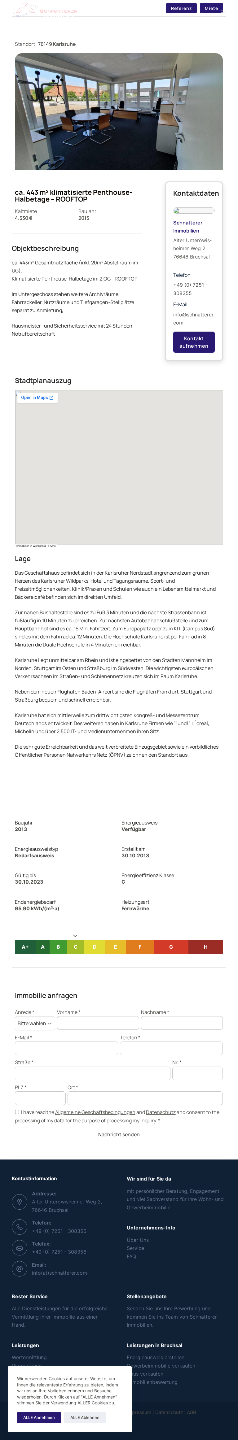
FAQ (131, 1256)
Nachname (155, 1012)
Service (135, 1248)
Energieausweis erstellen (155, 1357)
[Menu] (223, 11)
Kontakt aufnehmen (194, 342)
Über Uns (138, 1240)
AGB (191, 1412)
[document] (176, 1369)
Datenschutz (161, 1112)
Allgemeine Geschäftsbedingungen (95, 1112)
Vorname (69, 1012)
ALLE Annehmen (39, 1417)
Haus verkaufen (145, 1374)
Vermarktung (27, 1366)
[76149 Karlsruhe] (119, 467)
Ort (73, 1087)
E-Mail (23, 1037)
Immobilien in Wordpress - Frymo (36, 545)
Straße (24, 1062)
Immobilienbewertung (152, 1382)
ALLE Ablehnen (84, 1417)
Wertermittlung (29, 1357)
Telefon (130, 1037)
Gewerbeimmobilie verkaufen (161, 1366)
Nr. (177, 1062)
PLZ (21, 1087)
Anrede (24, 1012)
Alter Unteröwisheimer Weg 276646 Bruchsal (192, 248)
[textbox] (176, 1357)
